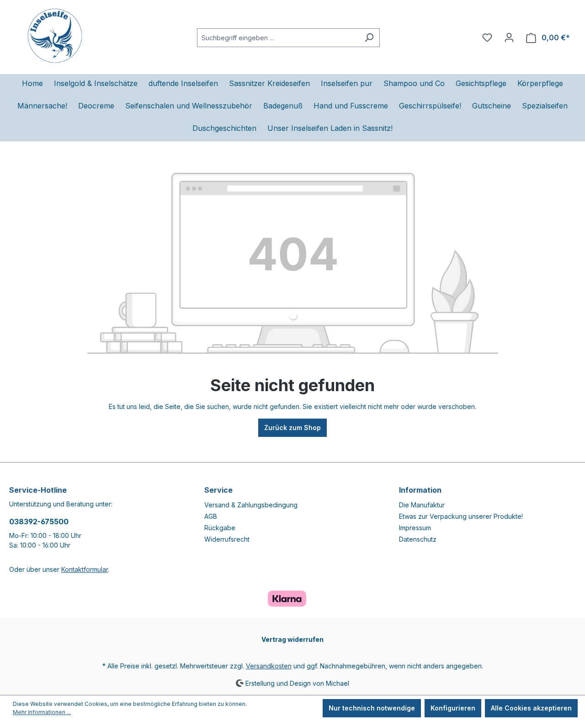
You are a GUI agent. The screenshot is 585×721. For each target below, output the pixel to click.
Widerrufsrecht (227, 539)
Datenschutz (417, 539)
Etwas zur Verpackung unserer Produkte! (461, 516)
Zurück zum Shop (292, 427)
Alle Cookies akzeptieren (531, 708)
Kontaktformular (84, 569)
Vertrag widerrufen (292, 639)
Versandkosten (269, 666)
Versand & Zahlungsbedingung (251, 505)
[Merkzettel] (487, 37)
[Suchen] (369, 37)
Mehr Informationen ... (42, 712)
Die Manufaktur (422, 505)
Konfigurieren (453, 708)
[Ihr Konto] (509, 37)
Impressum (415, 528)
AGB (210, 516)
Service (218, 490)
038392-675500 (39, 521)
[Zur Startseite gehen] (55, 35)
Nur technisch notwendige (372, 708)
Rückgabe (219, 528)
